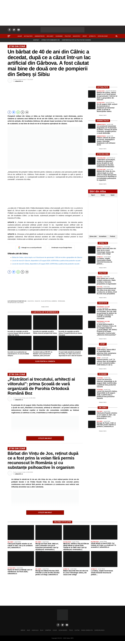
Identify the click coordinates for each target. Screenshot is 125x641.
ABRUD (23, 630)
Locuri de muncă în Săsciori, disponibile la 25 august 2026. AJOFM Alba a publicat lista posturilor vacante (46, 260)
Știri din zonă (103, 36)
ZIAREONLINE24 (99, 630)
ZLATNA (77, 630)
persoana (62, 301)
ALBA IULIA (35, 630)
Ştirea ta (92, 36)
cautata (31, 301)
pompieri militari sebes (16, 302)
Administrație (40, 36)
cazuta (37, 301)
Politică (68, 36)
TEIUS (71, 630)
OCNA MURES (63, 630)
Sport (85, 36)
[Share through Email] (27, 112)
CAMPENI (48, 630)
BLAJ (41, 630)
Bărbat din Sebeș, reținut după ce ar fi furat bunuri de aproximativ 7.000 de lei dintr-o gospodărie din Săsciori (47, 257)
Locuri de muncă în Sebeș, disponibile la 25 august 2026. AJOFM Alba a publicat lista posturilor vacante (45, 264)
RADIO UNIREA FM (87, 630)
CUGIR (55, 630)
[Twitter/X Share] (22, 112)
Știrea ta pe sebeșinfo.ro (50, 40)
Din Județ (50, 36)
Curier (103, 195)
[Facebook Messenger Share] (13, 112)
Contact (36, 40)
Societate (76, 36)
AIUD (28, 630)
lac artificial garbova (49, 301)
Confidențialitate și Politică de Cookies (76, 40)
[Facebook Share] (9, 112)
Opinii (112, 195)
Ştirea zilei (93, 236)
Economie (59, 36)
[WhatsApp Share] (18, 112)
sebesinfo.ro (19, 81)
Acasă (20, 36)
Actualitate (28, 36)
